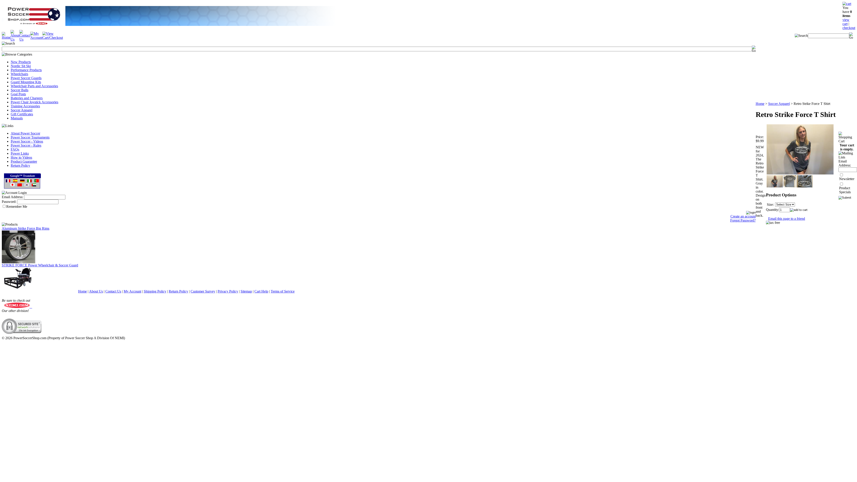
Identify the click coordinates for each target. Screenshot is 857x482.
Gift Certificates (22, 114)
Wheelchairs (19, 74)
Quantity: (772, 210)
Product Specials (845, 190)
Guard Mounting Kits (26, 82)
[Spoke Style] (18, 262)
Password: (9, 202)
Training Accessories (25, 106)
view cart (845, 22)
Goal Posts (18, 94)
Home (760, 104)
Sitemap (246, 291)
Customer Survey (203, 291)
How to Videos (21, 157)
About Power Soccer (25, 133)
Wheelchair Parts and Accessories (34, 86)
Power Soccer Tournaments (30, 137)
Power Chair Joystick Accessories (34, 102)
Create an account (743, 216)
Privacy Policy (228, 291)
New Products (21, 62)
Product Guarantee (24, 161)
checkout (848, 28)
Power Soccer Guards (26, 78)
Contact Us (113, 291)
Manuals (17, 118)
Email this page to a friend (786, 218)
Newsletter (846, 179)
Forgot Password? (743, 220)
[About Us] (14, 39)
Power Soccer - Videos (27, 141)
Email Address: (12, 197)
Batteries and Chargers (27, 98)
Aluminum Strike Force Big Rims (25, 228)
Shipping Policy (155, 291)
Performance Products (26, 70)
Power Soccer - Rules (26, 145)
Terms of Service (283, 291)
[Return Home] (6, 37)
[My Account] (36, 37)
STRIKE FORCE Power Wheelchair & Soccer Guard (40, 265)
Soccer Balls (19, 90)
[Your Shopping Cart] (846, 4)
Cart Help (261, 291)
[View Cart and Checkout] (52, 37)
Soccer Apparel (21, 110)
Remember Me (16, 206)
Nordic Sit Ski (21, 66)
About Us (96, 291)
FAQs (15, 149)
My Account (132, 291)
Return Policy (20, 165)
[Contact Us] (24, 39)
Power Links (20, 153)
